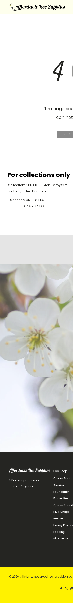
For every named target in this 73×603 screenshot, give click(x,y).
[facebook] (61, 589)
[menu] (67, 8)
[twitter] (66, 589)
